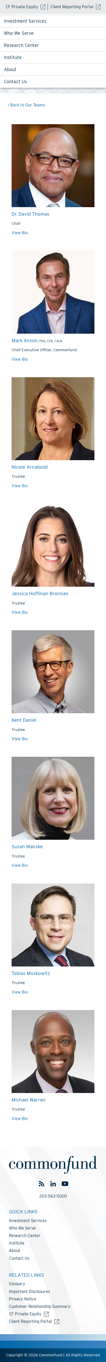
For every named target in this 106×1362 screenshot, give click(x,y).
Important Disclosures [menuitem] (29, 1291)
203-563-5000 (53, 1196)
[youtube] (64, 1184)
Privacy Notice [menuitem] (22, 1299)
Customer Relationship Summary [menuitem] (39, 1306)
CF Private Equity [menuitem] (25, 1313)
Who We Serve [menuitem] (19, 33)
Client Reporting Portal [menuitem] (30, 1321)
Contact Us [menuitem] (15, 81)
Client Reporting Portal (71, 6)
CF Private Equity (22, 6)
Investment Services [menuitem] (25, 21)
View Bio (20, 232)
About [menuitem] (10, 69)
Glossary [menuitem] (17, 1283)
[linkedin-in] (53, 1184)
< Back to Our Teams (26, 105)
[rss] (41, 1184)
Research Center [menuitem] (21, 45)
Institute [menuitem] (13, 57)
